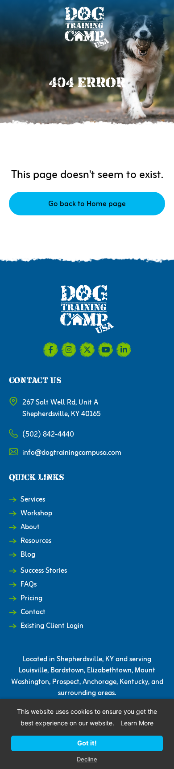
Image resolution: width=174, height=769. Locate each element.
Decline (87, 759)
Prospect (65, 682)
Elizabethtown (109, 670)
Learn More (136, 723)
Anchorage (99, 682)
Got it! (87, 743)
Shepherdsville (79, 659)
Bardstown (67, 670)
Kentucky (134, 682)
